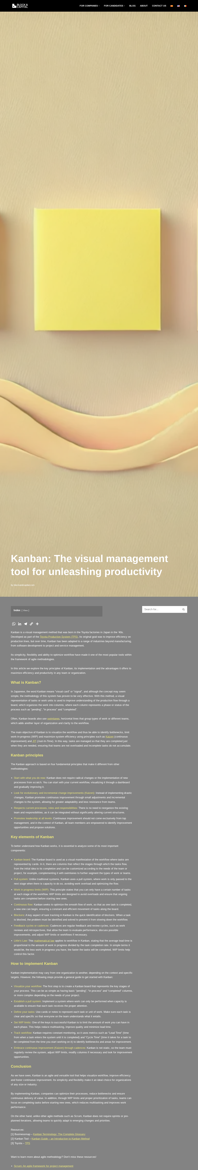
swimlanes (53, 718)
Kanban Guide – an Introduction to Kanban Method (61, 1138)
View (25, 610)
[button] (99, 5)
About (144, 6)
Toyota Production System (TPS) (59, 636)
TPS (27, 1143)
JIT (34, 741)
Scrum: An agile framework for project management (43, 1166)
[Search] (183, 609)
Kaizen (110, 736)
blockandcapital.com (24, 585)
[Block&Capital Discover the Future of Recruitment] (21, 6)
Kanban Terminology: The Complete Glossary (59, 1134)
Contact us (159, 6)
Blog (132, 6)
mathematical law (44, 940)
